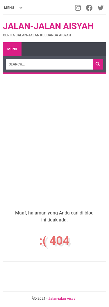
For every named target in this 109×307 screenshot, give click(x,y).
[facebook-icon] (90, 8)
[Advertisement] (54, 131)
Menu (12, 49)
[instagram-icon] (78, 8)
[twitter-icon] (101, 8)
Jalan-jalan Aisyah (48, 26)
